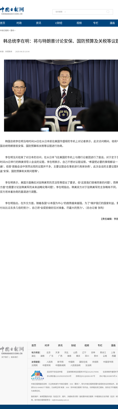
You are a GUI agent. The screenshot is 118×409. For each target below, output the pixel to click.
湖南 (42, 356)
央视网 (95, 362)
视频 (79, 23)
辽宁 (84, 352)
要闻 (12, 31)
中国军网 (46, 365)
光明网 (35, 365)
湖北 (34, 356)
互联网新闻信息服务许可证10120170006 (83, 372)
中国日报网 (4, 31)
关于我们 (4, 357)
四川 (87, 356)
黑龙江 (103, 352)
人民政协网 (75, 365)
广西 (60, 356)
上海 (113, 352)
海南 (69, 356)
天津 (57, 352)
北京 (48, 352)
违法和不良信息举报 (54, 372)
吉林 (93, 352)
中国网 (71, 362)
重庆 (78, 356)
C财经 (58, 23)
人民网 (49, 362)
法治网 (88, 365)
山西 (75, 352)
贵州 (96, 356)
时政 (19, 23)
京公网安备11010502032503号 (59, 376)
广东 (51, 356)
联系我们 (14, 357)
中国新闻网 (60, 365)
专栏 (95, 23)
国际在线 (83, 362)
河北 (66, 352)
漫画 (112, 23)
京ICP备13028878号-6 (108, 376)
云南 (105, 356)
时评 (47, 345)
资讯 (38, 23)
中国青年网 (108, 362)
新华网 (60, 362)
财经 (73, 345)
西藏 (114, 356)
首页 (2, 23)
